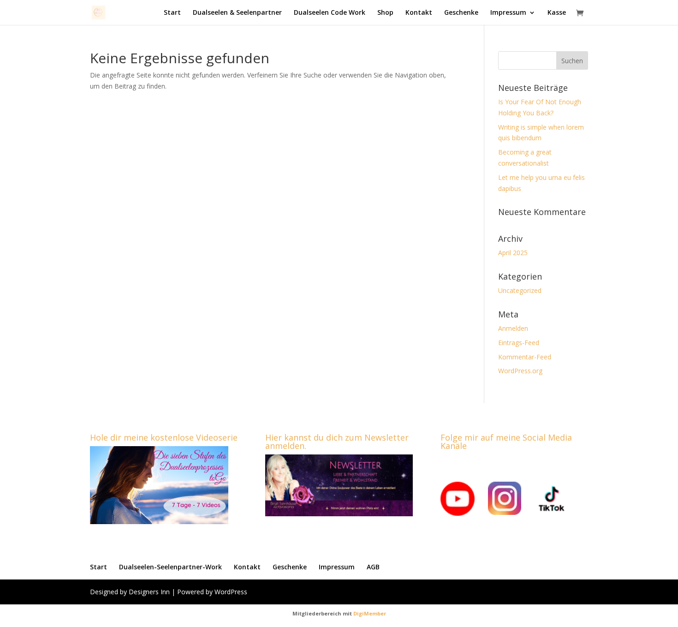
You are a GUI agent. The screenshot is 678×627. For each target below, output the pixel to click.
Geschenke (461, 13)
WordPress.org (520, 370)
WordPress (230, 591)
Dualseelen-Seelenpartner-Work (170, 566)
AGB (373, 566)
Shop (385, 13)
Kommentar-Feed (524, 356)
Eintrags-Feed (518, 342)
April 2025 (513, 252)
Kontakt (418, 13)
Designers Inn (149, 591)
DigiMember (369, 613)
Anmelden (513, 328)
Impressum (508, 13)
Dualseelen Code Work (329, 13)
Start (172, 13)
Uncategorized (519, 290)
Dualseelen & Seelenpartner (237, 13)
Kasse (556, 13)
